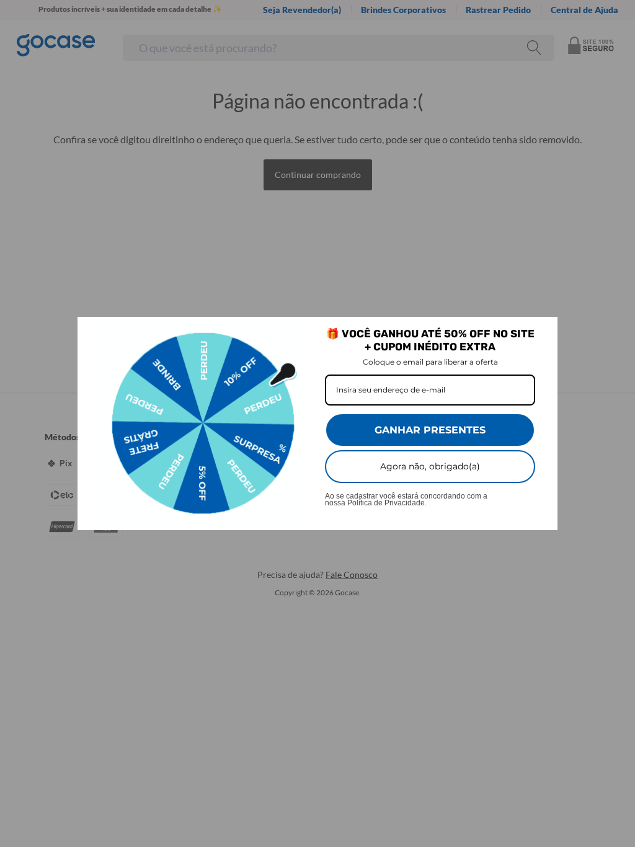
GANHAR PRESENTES (430, 430)
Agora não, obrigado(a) (430, 466)
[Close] (542, 332)
